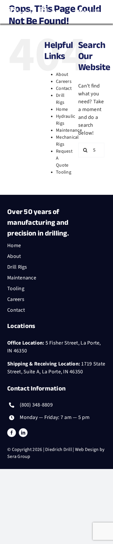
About (62, 74)
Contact (64, 88)
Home (62, 109)
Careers (64, 81)
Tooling (63, 172)
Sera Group (18, 456)
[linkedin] (23, 432)
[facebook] (11, 432)
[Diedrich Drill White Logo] (32, 6)
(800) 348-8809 (36, 405)
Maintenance (69, 130)
